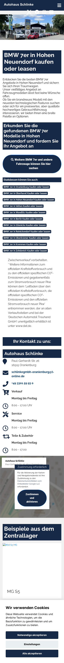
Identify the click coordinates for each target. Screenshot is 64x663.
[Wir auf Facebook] (37, 12)
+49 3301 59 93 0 (22, 383)
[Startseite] (19, 4)
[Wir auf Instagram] (44, 12)
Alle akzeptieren (32, 653)
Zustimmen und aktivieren (32, 498)
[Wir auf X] (29, 12)
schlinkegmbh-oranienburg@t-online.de (33, 374)
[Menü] (59, 5)
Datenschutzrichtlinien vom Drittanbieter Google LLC (29, 482)
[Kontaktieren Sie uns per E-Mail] (51, 12)
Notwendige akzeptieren (32, 635)
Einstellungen (32, 644)
